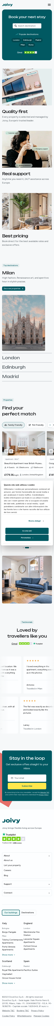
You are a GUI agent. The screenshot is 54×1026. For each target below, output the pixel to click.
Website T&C (44, 792)
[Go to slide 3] (29, 547)
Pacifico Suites (31, 970)
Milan (23, 45)
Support (8, 884)
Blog (6, 875)
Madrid (38, 40)
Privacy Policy (43, 795)
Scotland (7, 961)
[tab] (13, 425)
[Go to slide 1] (23, 547)
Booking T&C (23, 1010)
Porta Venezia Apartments (8, 948)
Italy (4, 923)
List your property (12, 865)
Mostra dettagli (35, 521)
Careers (7, 870)
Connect (8, 892)
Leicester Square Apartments (31, 940)
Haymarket (7, 974)
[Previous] (4, 425)
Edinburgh (27, 40)
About (7, 855)
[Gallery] (6, 451)
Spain (26, 961)
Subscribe (27, 786)
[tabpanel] (28, 460)
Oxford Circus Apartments (30, 947)
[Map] (11, 451)
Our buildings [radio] (10, 912)
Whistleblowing (24, 1016)
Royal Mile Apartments (12, 970)
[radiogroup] (19, 912)
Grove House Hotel (11, 978)
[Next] (50, 425)
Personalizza (26, 538)
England (28, 923)
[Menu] (49, 4)
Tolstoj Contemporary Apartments (12, 941)
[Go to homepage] (7, 4)
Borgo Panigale (9, 932)
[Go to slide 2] (25, 547)
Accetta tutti (27, 531)
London (16, 40)
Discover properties (12, 288)
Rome (31, 45)
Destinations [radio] (27, 912)
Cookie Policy (8, 1016)
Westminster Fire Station (32, 933)
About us (8, 860)
